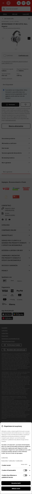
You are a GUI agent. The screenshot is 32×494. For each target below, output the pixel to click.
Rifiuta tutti (16, 489)
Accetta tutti (16, 483)
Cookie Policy (4, 457)
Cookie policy (19, 460)
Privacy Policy (4, 460)
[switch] (25, 470)
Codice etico (12, 460)
